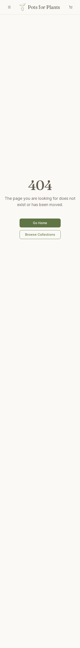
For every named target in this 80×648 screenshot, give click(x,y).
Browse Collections (40, 234)
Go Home (40, 223)
